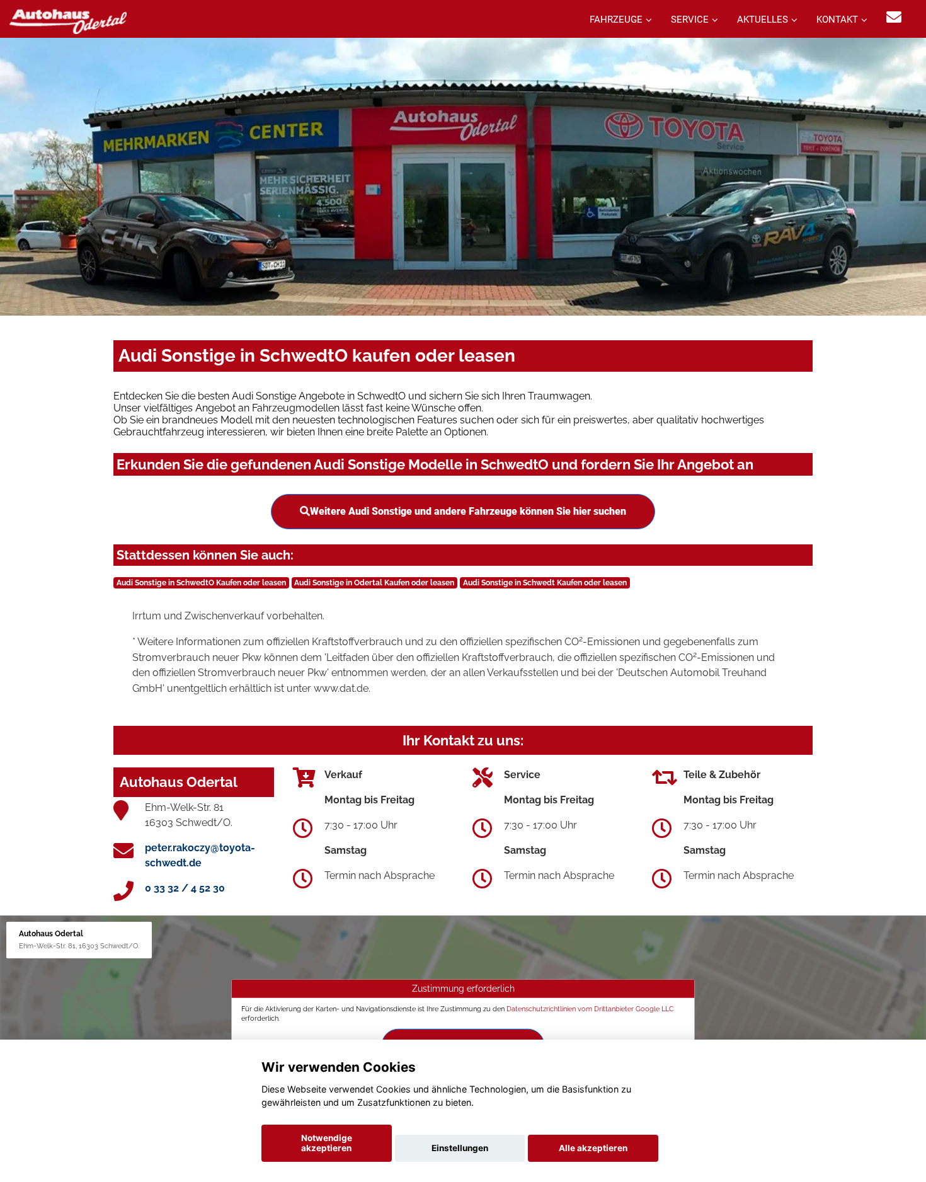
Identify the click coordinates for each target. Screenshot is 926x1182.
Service (690, 19)
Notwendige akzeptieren (326, 1143)
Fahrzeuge (616, 19)
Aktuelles (762, 19)
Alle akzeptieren (593, 1148)
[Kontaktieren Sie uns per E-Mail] (893, 17)
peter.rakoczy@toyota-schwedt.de (200, 855)
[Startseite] (68, 20)
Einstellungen (460, 1148)
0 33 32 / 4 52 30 (185, 888)
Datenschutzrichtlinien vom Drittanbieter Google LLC (590, 1008)
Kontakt (837, 19)
